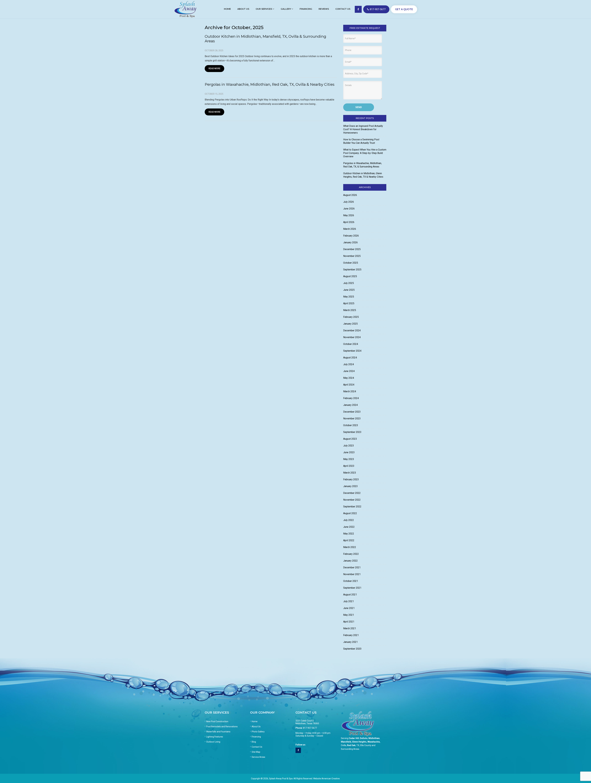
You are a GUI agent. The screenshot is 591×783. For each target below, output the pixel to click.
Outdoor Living (213, 742)
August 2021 (350, 594)
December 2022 (352, 493)
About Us (256, 726)
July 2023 (348, 445)
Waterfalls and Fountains (218, 731)
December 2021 (352, 567)
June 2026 (349, 208)
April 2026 (348, 222)
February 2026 (351, 235)
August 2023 (350, 438)
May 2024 (348, 377)
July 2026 (348, 201)
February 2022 (351, 553)
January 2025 (350, 323)
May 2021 (348, 614)
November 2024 (352, 337)
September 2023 (352, 432)
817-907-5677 (378, 9)
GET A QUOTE (404, 9)
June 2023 (349, 452)
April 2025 (348, 303)
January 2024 (350, 405)
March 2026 (349, 228)
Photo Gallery (258, 731)
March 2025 (349, 310)
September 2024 (352, 350)
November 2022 (352, 499)
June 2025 (349, 289)
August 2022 (350, 513)
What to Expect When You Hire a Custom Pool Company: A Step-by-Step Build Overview (364, 153)
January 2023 (350, 486)
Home (254, 721)
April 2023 (348, 465)
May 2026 (348, 215)
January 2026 (350, 242)
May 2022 (348, 533)
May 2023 (348, 459)
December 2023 (352, 411)
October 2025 (350, 262)
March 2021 (349, 628)
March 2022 (349, 547)
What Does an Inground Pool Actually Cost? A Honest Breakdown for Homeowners (363, 129)
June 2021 (349, 608)
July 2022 (348, 520)
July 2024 (348, 364)
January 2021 (350, 641)
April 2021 (348, 621)
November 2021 (352, 574)
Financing (256, 736)
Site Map (256, 752)
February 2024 (351, 398)
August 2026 (350, 195)
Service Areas (258, 757)
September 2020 (352, 648)
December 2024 (352, 330)
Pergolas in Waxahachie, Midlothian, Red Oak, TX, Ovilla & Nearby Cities (269, 84)
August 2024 (350, 357)
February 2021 (351, 635)
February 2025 (351, 316)
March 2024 (349, 391)
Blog (254, 742)
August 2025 (350, 276)
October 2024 (350, 344)
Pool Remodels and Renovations (222, 726)
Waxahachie (374, 742)
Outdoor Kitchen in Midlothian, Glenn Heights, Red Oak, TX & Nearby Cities (363, 175)
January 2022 (350, 560)
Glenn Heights (359, 742)
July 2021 (348, 601)
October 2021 (350, 581)
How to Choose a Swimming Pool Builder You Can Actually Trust (361, 141)
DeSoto (364, 738)
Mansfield (346, 742)
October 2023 (350, 425)
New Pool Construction (217, 721)
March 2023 (349, 472)
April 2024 (348, 384)
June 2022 (349, 526)
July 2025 (348, 283)
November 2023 (352, 418)
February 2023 (351, 479)
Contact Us (257, 747)
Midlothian (374, 738)
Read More (214, 68)
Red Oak (351, 745)
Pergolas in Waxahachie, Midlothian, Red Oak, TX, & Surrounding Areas (362, 165)
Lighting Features (214, 736)
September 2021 (352, 587)
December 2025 (352, 249)
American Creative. (331, 778)
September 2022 (352, 506)
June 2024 (349, 371)
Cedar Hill (354, 738)
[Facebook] (298, 750)
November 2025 (352, 256)
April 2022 (348, 540)
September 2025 (352, 269)
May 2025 (348, 296)
